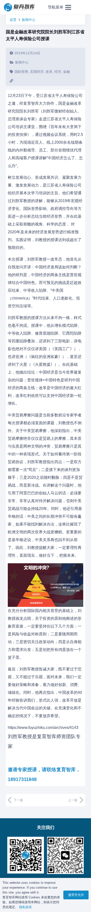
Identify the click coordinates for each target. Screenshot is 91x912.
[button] (59, 7)
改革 (49, 72)
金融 (66, 72)
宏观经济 (37, 72)
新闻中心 (28, 20)
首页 (13, 20)
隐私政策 (25, 907)
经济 (57, 72)
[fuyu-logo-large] (19, 7)
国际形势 (21, 72)
